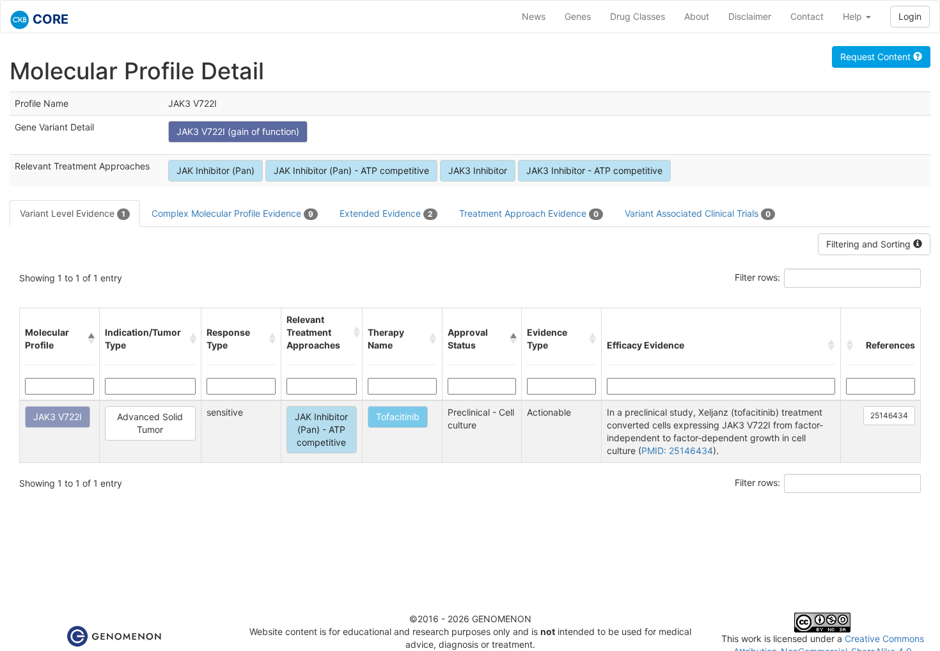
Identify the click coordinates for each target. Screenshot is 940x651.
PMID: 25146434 (677, 450)
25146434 (889, 415)
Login (909, 16)
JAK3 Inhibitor (477, 170)
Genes (578, 16)
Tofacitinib (397, 416)
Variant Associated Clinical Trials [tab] (698, 213)
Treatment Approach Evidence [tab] (529, 213)
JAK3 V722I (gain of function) (237, 131)
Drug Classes (637, 16)
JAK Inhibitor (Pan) (215, 170)
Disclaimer (749, 16)
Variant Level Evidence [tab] (72, 213)
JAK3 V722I (57, 416)
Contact (807, 16)
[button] (91, 339)
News (533, 16)
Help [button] (854, 16)
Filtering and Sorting (869, 244)
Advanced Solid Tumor (150, 423)
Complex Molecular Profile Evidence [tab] (232, 213)
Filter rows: (757, 277)
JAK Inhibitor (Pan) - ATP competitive (351, 170)
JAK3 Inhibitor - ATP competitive (594, 170)
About (696, 16)
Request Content (876, 56)
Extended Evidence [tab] (386, 213)
